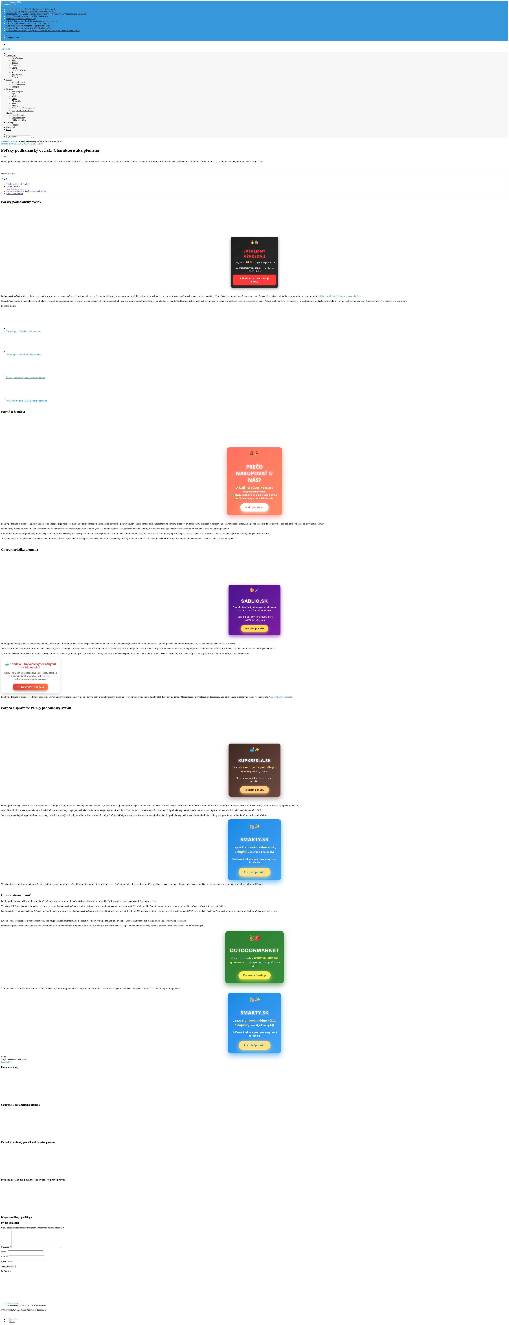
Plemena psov (17, 91)
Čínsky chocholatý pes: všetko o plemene (25, 377)
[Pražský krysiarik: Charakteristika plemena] (21, 398)
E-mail (4, 1256)
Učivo (9, 79)
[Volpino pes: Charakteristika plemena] (21, 352)
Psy (13, 94)
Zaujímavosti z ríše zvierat (23, 110)
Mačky (14, 96)
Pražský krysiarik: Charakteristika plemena (26, 401)
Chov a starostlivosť (14, 193)
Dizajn (14, 67)
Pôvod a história (13, 186)
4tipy (8, 35)
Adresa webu (6, 1261)
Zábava (15, 63)
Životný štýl (11, 56)
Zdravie (15, 77)
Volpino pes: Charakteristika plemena (24, 354)
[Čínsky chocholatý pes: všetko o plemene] (21, 375)
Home (3, 141)
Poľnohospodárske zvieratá (23, 108)
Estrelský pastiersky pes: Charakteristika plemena (28, 1142)
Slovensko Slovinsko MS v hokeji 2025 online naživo (28, 28)
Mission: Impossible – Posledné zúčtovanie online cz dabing (31, 21)
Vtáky (14, 98)
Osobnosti (10, 127)
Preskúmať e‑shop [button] (254, 975)
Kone (14, 103)
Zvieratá (9, 89)
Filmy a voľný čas (19, 70)
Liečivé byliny (18, 115)
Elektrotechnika (18, 84)
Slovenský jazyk (18, 82)
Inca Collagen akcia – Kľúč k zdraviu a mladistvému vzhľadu (32, 9)
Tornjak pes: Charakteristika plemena (23, 331)
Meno (4, 1252)
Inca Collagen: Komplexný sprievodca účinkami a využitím (31, 11)
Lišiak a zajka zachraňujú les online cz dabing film (27, 23)
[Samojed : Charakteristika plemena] (27, 1099)
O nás (8, 129)
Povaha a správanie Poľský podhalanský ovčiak (26, 191)
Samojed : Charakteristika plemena (20, 1104)
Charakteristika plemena (16, 189)
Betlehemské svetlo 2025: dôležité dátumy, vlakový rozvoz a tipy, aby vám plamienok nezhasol (46, 14)
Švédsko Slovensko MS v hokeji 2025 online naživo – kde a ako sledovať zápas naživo (43, 30)
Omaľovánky (17, 58)
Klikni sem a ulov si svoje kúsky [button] (254, 280)
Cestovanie (16, 65)
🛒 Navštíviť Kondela (30, 687)
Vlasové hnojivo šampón (280, 697)
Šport (14, 72)
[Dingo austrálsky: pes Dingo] (27, 1212)
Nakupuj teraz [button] (254, 507)
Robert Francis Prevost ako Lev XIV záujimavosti (27, 16)
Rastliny (9, 113)
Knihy (14, 60)
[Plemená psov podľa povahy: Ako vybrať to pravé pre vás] (27, 1175)
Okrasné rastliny (18, 118)
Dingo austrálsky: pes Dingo (16, 1217)
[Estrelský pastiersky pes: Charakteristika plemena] (27, 1137)
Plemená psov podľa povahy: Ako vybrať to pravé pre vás (33, 1179)
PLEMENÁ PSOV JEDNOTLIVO (28, 144)
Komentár (6, 1247)
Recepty (9, 122)
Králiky (15, 106)
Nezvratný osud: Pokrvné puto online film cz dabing (28, 26)
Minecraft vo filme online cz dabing (21, 18)
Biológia (15, 87)
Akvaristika (16, 101)
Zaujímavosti (17, 75)
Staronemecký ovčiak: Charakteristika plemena (26, 1305)
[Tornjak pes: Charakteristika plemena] (21, 328)
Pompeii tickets (12, 37)
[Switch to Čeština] (7, 40)
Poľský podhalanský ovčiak (18, 184)
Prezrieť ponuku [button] (254, 628)
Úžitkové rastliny (19, 120)
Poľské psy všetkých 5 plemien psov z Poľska (339, 296)
